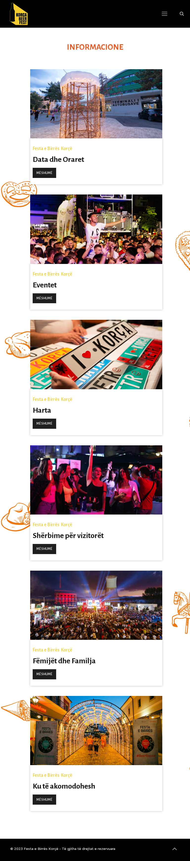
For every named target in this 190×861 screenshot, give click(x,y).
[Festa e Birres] (18, 13)
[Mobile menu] (164, 14)
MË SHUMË (44, 173)
